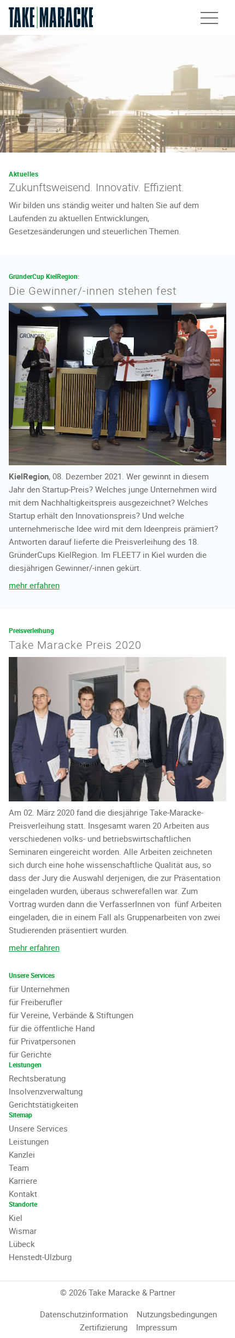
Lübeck (22, 1243)
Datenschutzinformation (84, 1314)
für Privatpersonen (42, 1041)
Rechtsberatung (37, 1078)
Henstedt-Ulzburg (40, 1256)
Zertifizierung (103, 1327)
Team (19, 1167)
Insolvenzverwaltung (46, 1091)
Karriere (23, 1180)
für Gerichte (30, 1054)
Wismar (23, 1230)
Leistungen (29, 1141)
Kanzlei (22, 1154)
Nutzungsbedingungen (177, 1314)
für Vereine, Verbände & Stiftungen (71, 1014)
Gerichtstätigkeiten (43, 1104)
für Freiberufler (35, 1001)
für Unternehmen (39, 988)
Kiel (15, 1217)
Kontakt (23, 1193)
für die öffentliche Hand (52, 1028)
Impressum (156, 1327)
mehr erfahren (34, 585)
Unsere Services (38, 1128)
